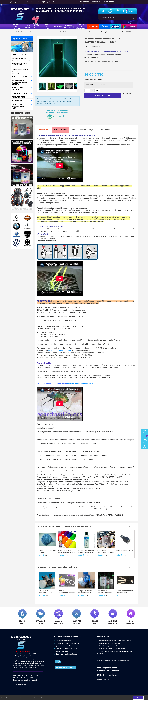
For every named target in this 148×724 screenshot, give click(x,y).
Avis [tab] (73, 130)
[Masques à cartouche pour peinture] (22, 198)
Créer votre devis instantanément (67, 643)
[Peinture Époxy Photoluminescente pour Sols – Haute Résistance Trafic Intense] (106, 580)
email (42, 666)
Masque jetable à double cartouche (45, 592)
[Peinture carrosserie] (22, 151)
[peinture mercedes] (27, 226)
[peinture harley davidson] (27, 218)
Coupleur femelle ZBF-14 (124, 551)
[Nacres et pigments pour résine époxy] (48, 539)
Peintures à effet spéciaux (17, 26)
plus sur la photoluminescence (80, 383)
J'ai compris (138, 698)
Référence (88, 47)
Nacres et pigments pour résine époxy (47, 551)
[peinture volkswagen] (16, 243)
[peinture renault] (16, 218)
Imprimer (128, 93)
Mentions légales (62, 651)
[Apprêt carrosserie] (22, 127)
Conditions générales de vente (66, 648)
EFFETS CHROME (28, 26)
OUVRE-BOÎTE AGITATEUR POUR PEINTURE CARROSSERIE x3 (125, 593)
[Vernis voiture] (22, 174)
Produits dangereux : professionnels (111, 646)
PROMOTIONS (93, 26)
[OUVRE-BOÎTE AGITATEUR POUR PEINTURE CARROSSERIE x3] (125, 580)
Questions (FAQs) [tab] (87, 130)
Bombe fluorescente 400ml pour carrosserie (66, 551)
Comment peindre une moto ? (20, 67)
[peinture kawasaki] (27, 243)
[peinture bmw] (16, 226)
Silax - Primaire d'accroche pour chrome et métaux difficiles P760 (105, 552)
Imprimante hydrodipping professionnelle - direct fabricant (115, 652)
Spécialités (58, 26)
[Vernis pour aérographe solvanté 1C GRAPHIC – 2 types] (86, 539)
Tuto (104, 26)
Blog (113, 26)
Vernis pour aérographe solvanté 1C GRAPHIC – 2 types (86, 552)
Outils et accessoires (68, 26)
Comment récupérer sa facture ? (67, 654)
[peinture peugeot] (27, 234)
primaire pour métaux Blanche (59, 350)
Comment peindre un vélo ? (20, 69)
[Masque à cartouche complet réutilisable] (86, 580)
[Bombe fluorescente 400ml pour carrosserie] (67, 539)
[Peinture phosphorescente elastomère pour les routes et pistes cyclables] (131, 37)
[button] (129, 526)
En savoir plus (80, 698)
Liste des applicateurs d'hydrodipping (112, 648)
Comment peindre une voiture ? (21, 61)
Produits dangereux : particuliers (110, 643)
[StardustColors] (20, 14)
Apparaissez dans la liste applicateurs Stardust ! (115, 640)
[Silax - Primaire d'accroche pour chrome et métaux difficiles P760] (106, 539)
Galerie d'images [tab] (105, 130)
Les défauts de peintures (19, 58)
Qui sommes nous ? (63, 646)
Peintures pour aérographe (80, 26)
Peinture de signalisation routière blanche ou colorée (67, 593)
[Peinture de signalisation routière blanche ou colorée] (67, 580)
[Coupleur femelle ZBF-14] (125, 539)
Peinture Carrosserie (37, 26)
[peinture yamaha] (16, 234)
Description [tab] (44, 130)
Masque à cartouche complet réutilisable (85, 592)
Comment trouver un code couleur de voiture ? (19, 63)
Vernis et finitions (47, 26)
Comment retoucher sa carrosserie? (18, 72)
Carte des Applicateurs (63, 640)
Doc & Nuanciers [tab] (60, 130)
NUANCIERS (125, 26)
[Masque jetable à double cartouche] (47, 580)
